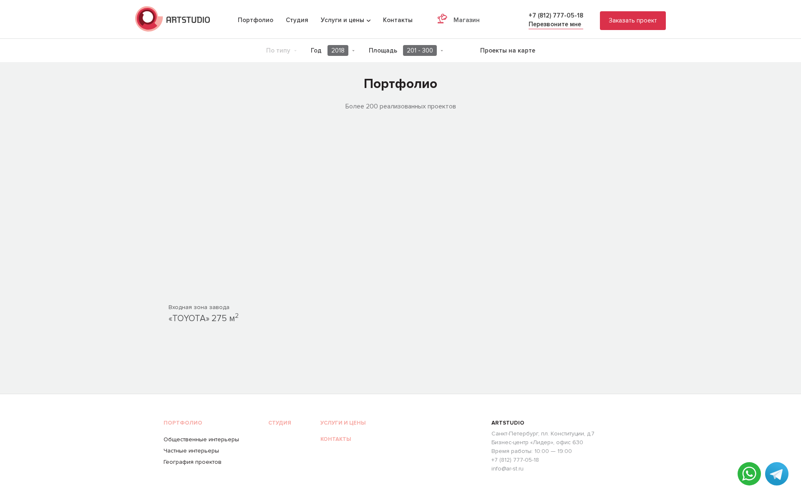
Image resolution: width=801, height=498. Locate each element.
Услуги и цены (343, 423)
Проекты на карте (507, 50)
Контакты (398, 20)
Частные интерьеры (191, 450)
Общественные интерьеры (201, 439)
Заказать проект (633, 20)
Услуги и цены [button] (343, 20)
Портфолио (255, 20)
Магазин (466, 20)
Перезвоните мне (555, 24)
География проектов (193, 461)
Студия (297, 20)
